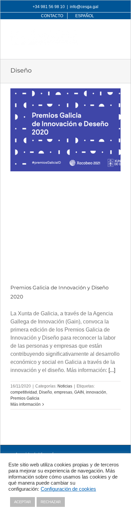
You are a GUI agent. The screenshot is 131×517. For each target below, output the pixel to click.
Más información (25, 404)
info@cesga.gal (84, 6)
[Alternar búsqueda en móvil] (103, 32)
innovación (96, 392)
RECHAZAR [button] (51, 502)
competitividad (23, 392)
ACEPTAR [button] (22, 502)
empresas (63, 392)
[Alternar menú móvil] (117, 32)
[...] (111, 370)
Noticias (64, 386)
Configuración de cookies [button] (68, 489)
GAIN (79, 392)
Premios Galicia (24, 398)
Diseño (45, 392)
